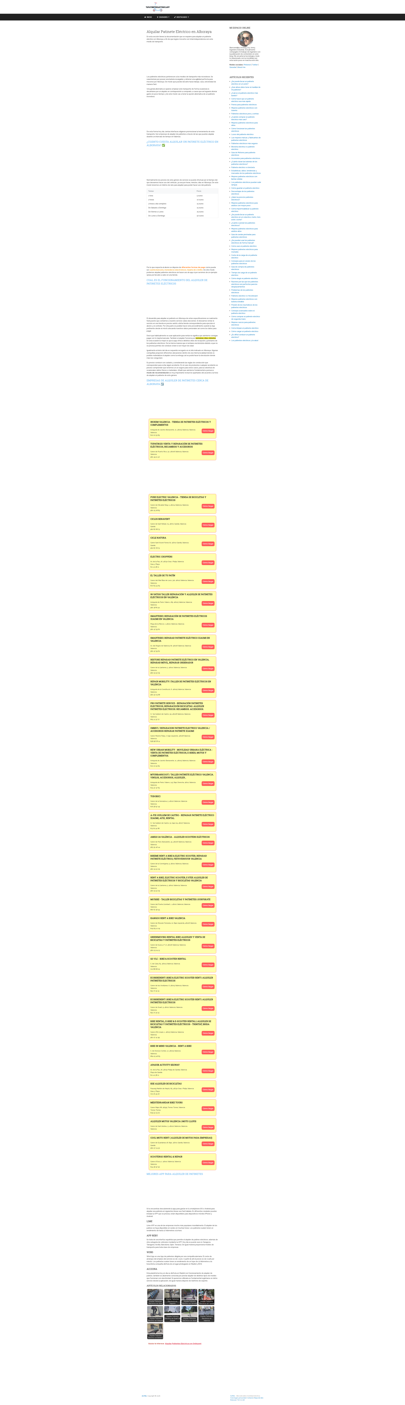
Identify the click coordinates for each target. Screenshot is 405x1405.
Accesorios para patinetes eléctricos (245, 158)
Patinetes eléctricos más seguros (244, 143)
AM (243, 1400)
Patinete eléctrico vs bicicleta (243, 167)
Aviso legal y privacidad (238, 1398)
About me (241, 67)
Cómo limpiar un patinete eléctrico (245, 328)
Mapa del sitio (258, 1398)
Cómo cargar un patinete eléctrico (244, 331)
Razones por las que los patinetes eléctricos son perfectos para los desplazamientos (244, 284)
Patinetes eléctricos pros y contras (245, 114)
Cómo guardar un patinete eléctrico (245, 188)
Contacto (250, 1398)
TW (238, 1400)
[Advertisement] (182, 60)
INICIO (149, 17)
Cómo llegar (208, 431)
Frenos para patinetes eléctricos (244, 105)
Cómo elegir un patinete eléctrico (244, 278)
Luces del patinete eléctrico (242, 134)
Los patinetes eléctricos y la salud (244, 340)
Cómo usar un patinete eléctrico (244, 246)
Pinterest (247, 65)
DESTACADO (181, 17)
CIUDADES (163, 17)
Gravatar (233, 67)
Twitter (255, 65)
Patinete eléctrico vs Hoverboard (244, 296)
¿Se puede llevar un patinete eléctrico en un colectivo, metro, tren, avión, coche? (246, 217)
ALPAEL (144, 1396)
